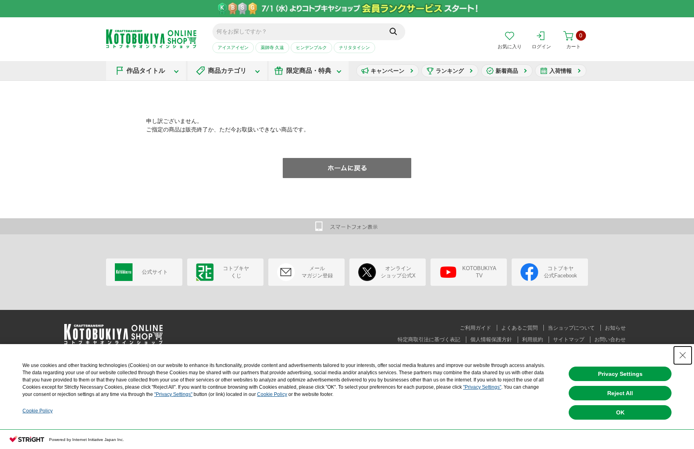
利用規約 (532, 339)
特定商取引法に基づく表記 (429, 339)
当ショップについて (571, 328)
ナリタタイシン (354, 47)
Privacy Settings (620, 374)
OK (620, 412)
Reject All (620, 393)
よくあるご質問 (519, 328)
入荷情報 (560, 71)
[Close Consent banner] (683, 355)
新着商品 (507, 71)
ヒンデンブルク (311, 47)
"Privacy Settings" (482, 387)
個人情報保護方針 (491, 339)
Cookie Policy (272, 394)
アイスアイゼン (233, 47)
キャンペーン (387, 71)
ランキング (450, 71)
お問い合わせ (610, 339)
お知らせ (615, 328)
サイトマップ (568, 339)
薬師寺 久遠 (272, 47)
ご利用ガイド (475, 328)
